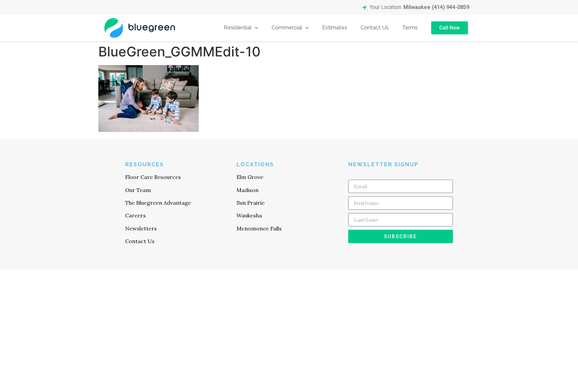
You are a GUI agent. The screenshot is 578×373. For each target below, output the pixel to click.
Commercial (287, 27)
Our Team (138, 190)
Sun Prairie (250, 202)
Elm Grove (249, 177)
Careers (135, 215)
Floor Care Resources (153, 177)
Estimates (334, 27)
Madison (247, 190)
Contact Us (375, 27)
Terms (410, 27)
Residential (238, 27)
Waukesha (249, 215)
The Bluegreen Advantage (158, 202)
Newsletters (141, 228)
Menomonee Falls (259, 228)
